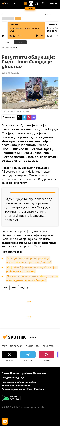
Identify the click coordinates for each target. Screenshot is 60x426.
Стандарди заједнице (13, 377)
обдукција (24, 287)
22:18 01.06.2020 (10, 72)
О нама (5, 373)
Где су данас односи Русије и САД (24, 29)
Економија (33, 345)
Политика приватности (13, 389)
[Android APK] (11, 398)
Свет (5, 287)
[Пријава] (36, 3)
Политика (16, 345)
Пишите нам (39, 373)
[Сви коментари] (5, 421)
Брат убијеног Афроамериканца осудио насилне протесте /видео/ (28, 260)
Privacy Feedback (35, 389)
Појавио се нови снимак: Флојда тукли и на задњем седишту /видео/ (32, 278)
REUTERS (8, 111)
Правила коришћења (21, 373)
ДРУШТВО (48, 345)
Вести (13, 287)
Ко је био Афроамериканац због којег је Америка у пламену (32, 269)
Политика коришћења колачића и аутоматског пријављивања (19, 383)
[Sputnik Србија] (10, 4)
